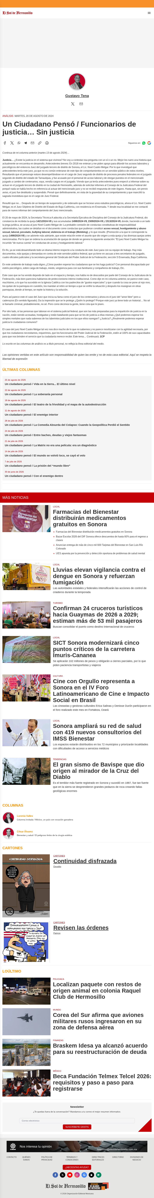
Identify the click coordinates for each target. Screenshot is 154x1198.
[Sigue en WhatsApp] (143, 143)
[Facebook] (4, 143)
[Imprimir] (47, 143)
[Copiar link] (39, 143)
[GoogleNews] (84, 1175)
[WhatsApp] (19, 143)
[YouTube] (69, 1175)
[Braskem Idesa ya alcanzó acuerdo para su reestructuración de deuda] (26, 1052)
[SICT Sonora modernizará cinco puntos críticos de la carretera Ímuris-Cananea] (26, 653)
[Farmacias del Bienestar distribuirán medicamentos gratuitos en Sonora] (26, 531)
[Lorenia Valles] (8, 818)
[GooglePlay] (98, 1175)
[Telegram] (25, 143)
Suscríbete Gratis (77, 1127)
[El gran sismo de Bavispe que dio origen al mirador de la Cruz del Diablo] (26, 777)
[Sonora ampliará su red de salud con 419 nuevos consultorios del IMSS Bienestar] (26, 736)
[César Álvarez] (8, 833)
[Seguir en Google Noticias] (149, 143)
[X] (73, 104)
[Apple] (91, 1175)
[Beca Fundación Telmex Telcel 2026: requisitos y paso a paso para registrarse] (26, 1083)
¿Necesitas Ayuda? (77, 1167)
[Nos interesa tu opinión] (77, 1146)
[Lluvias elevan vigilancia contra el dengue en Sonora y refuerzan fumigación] (26, 580)
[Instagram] (77, 1175)
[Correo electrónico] (81, 104)
